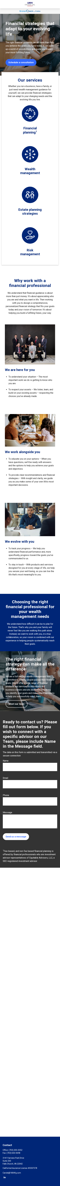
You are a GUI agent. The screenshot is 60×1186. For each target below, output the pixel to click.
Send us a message (16, 836)
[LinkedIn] (4, 1177)
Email (5, 778)
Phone (6, 795)
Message (7, 812)
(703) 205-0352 (15, 1150)
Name (6, 760)
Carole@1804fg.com (12, 1173)
